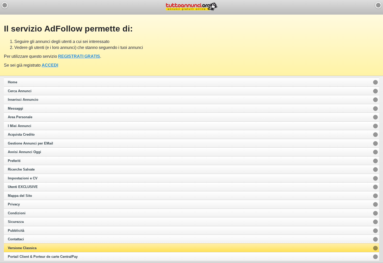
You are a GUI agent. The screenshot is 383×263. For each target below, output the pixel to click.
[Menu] (378, 5)
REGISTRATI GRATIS (79, 56)
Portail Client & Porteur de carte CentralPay (43, 257)
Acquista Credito (21, 134)
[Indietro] (4, 5)
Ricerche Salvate (21, 169)
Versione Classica (22, 248)
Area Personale (20, 117)
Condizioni (17, 213)
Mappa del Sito (20, 196)
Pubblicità (16, 231)
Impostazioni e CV (23, 178)
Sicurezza (16, 222)
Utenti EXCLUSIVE (23, 187)
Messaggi (15, 108)
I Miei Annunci (19, 126)
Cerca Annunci (20, 91)
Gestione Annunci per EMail (30, 143)
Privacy (14, 204)
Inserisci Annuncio (23, 100)
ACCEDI (50, 65)
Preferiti (14, 161)
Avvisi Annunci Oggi (24, 152)
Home (12, 82)
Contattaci (16, 239)
